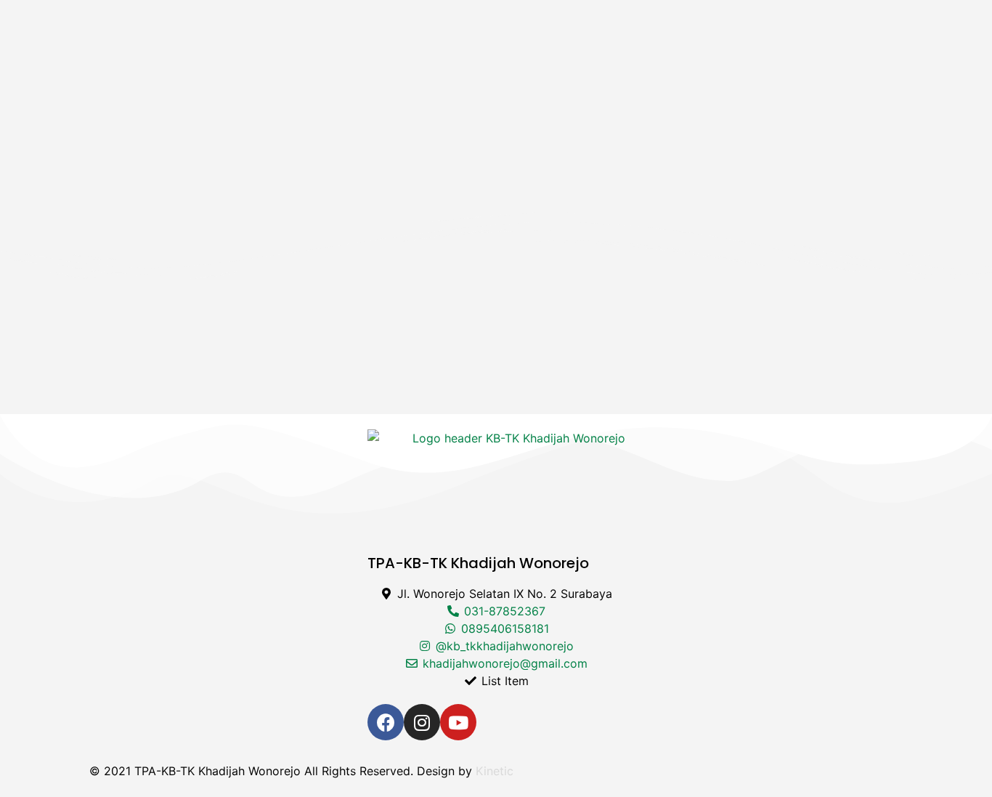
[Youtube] (458, 722)
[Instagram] (422, 722)
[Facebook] (385, 722)
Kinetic (494, 771)
